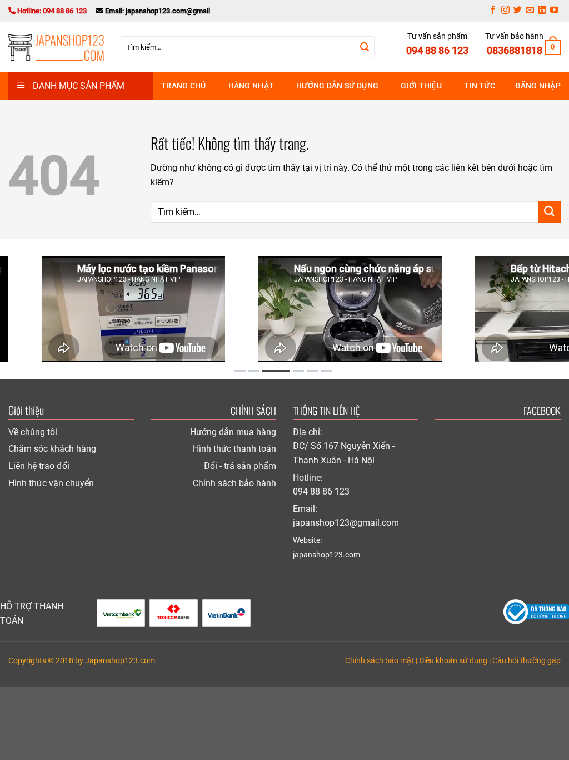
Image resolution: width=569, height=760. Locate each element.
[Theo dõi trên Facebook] (492, 11)
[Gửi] (364, 47)
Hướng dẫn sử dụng (337, 86)
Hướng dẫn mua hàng (233, 432)
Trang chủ (183, 86)
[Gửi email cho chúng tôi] (530, 11)
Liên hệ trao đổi (38, 466)
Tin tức (479, 86)
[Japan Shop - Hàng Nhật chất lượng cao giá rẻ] (56, 47)
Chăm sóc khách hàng (52, 448)
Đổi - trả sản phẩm (240, 466)
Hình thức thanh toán (234, 448)
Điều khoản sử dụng (453, 660)
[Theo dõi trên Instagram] (505, 11)
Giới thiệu (421, 86)
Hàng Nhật (251, 86)
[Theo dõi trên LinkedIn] (542, 11)
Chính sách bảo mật (379, 660)
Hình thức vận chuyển (51, 483)
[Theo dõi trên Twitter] (517, 11)
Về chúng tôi (32, 432)
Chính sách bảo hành (234, 483)
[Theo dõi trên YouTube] (554, 11)
